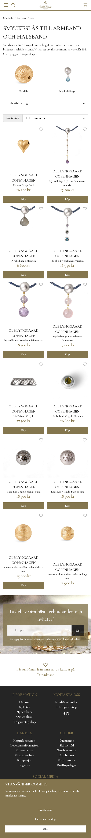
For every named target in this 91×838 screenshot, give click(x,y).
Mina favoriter (24, 755)
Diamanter (67, 740)
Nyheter (24, 707)
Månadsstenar (67, 760)
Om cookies (24, 717)
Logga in (24, 765)
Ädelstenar (66, 755)
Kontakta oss (24, 750)
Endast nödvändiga (45, 819)
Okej (45, 829)
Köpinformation (24, 740)
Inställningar (45, 810)
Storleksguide (66, 750)
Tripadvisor (45, 674)
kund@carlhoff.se (66, 702)
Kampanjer (24, 760)
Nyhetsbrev (24, 712)
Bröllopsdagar (66, 765)
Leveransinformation (24, 745)
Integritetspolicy (24, 722)
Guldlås (23, 91)
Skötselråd (66, 745)
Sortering (13, 118)
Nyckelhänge (67, 91)
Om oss (24, 702)
